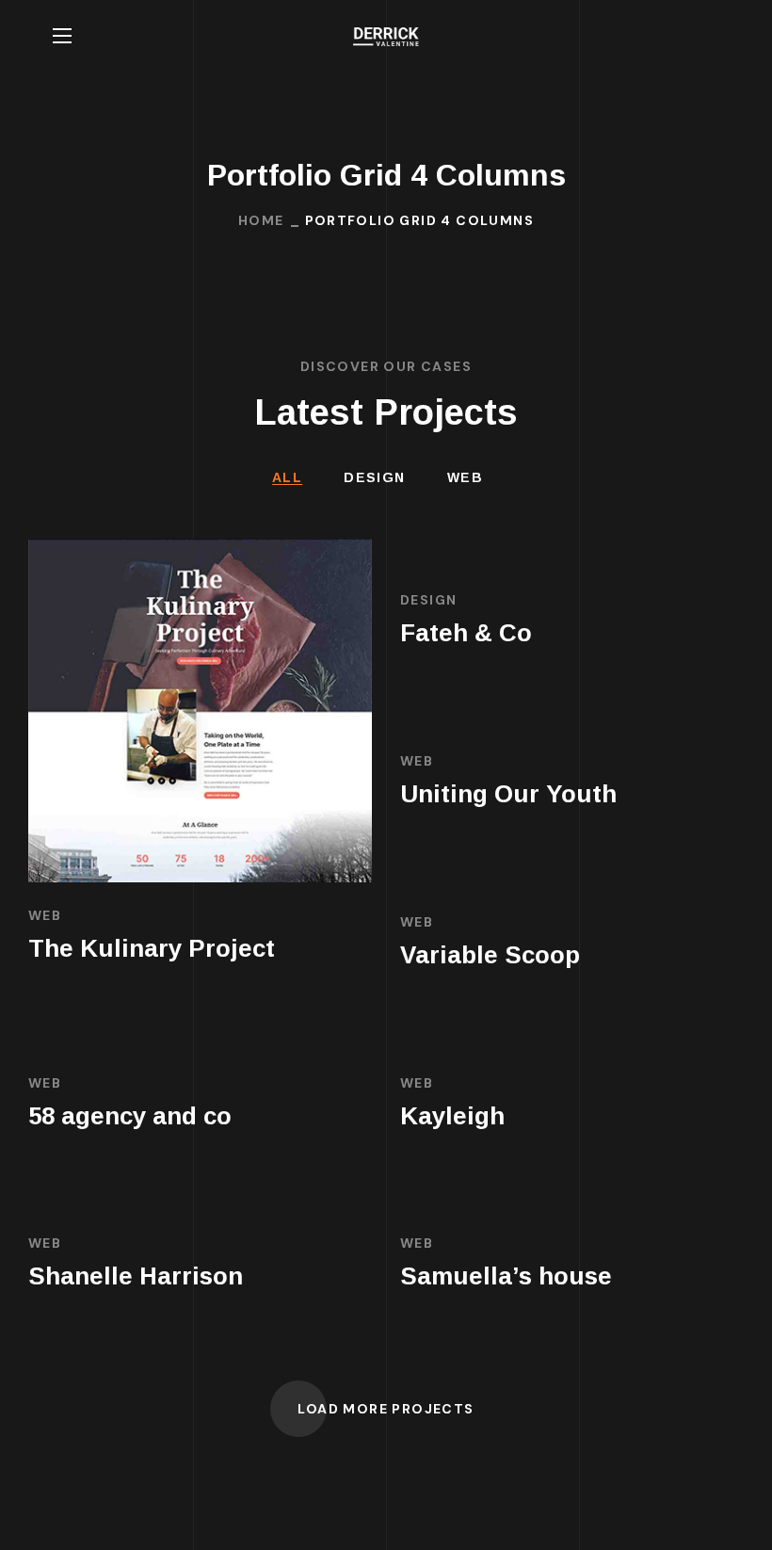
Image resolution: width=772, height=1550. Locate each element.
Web (465, 477)
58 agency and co (130, 1116)
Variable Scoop (490, 955)
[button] (711, 35)
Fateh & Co (466, 633)
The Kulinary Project (151, 948)
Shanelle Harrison (135, 1276)
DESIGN (374, 477)
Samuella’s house (506, 1276)
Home (261, 220)
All (287, 477)
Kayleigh (452, 1116)
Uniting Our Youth (508, 794)
